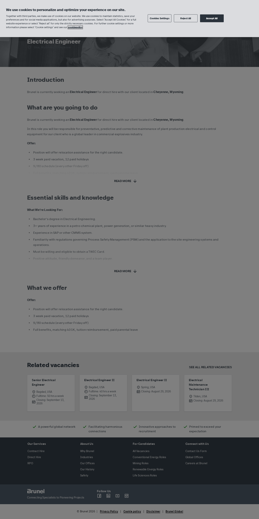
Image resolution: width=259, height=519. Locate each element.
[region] (129, 18)
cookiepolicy (75, 27)
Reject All (185, 18)
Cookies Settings (159, 18)
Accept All (211, 18)
